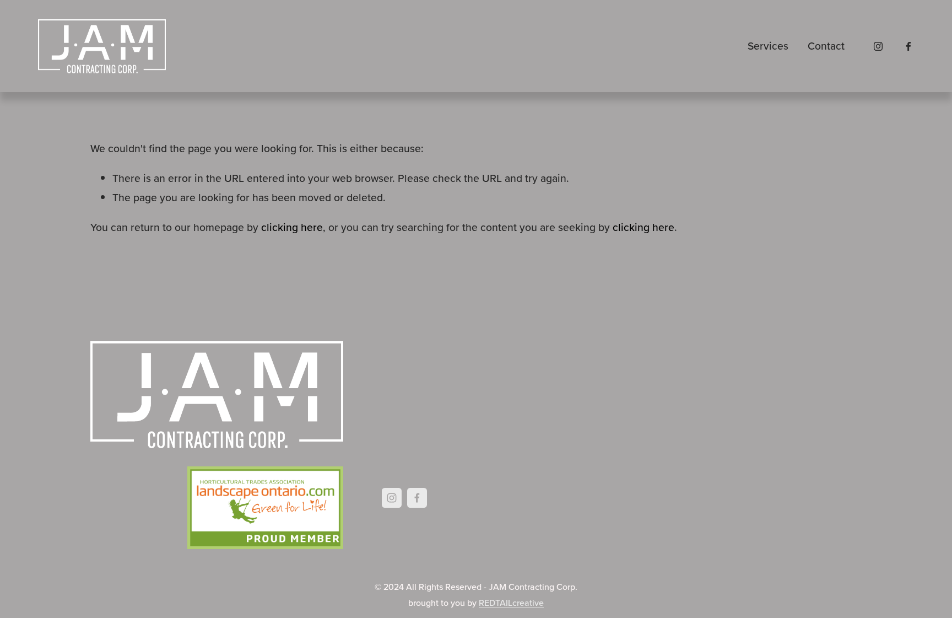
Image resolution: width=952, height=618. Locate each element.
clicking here (292, 227)
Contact (826, 45)
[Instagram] (878, 46)
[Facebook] (908, 46)
